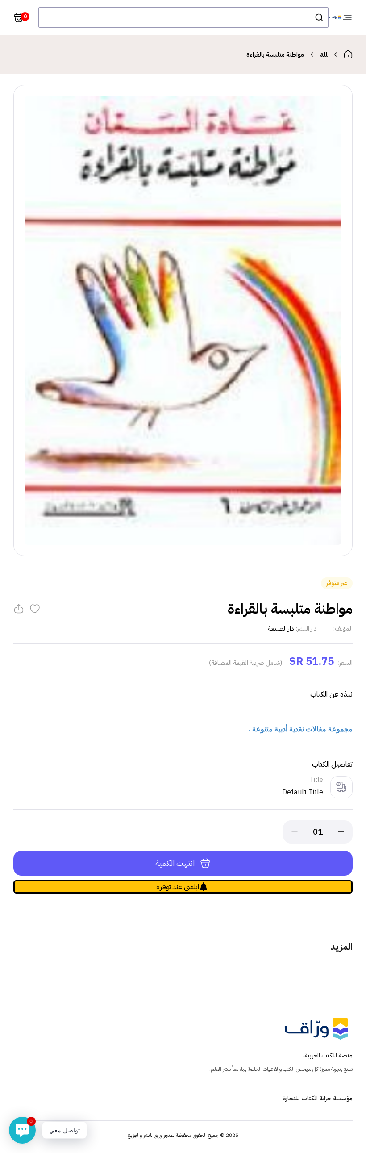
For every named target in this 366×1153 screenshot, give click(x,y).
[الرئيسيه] (348, 54)
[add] (341, 832)
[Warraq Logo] (335, 18)
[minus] (294, 832)
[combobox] (183, 17)
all (324, 54)
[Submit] (318, 17)
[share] (18, 608)
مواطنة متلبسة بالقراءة (275, 54)
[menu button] (347, 17)
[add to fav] (34, 608)
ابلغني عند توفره (177, 886)
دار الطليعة (281, 628)
